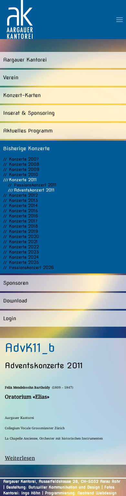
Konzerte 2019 (23, 231)
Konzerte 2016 (23, 215)
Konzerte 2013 (23, 200)
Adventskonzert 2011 (34, 190)
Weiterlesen (20, 457)
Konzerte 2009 (24, 169)
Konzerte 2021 (23, 241)
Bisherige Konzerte (26, 148)
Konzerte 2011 (23, 179)
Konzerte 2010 (23, 174)
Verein (10, 77)
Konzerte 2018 (23, 226)
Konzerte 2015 (23, 210)
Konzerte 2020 (24, 236)
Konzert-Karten (22, 95)
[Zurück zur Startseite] (19, 19)
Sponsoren (15, 283)
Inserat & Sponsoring (29, 113)
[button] (119, 19)
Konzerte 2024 (24, 257)
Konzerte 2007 (24, 159)
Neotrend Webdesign (97, 493)
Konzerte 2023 (24, 252)
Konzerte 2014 (23, 205)
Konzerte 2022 (24, 246)
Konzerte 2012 (23, 195)
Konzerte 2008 (24, 164)
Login (9, 318)
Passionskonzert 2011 (35, 185)
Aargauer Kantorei (25, 60)
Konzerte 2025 (24, 262)
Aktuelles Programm (28, 131)
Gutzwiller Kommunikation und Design (64, 487)
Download (15, 301)
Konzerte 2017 (23, 221)
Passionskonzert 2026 (31, 267)
